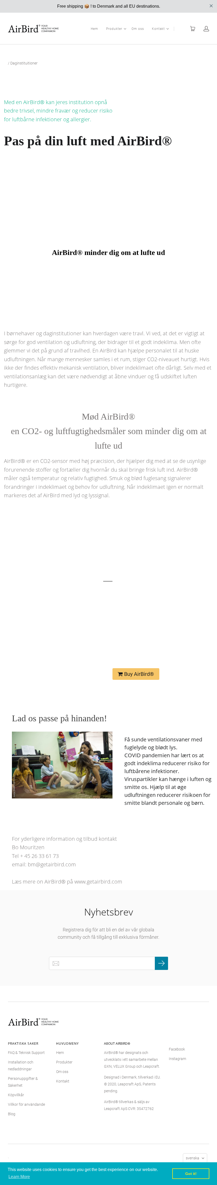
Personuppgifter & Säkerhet (23, 1082)
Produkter (114, 29)
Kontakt (158, 29)
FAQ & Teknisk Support (26, 1053)
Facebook (177, 1049)
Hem (94, 29)
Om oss (138, 29)
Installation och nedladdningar (20, 1065)
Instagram (177, 1059)
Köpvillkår (16, 1095)
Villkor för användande (26, 1104)
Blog (11, 1114)
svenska (192, 1158)
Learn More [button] (19, 1176)
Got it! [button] (191, 1174)
